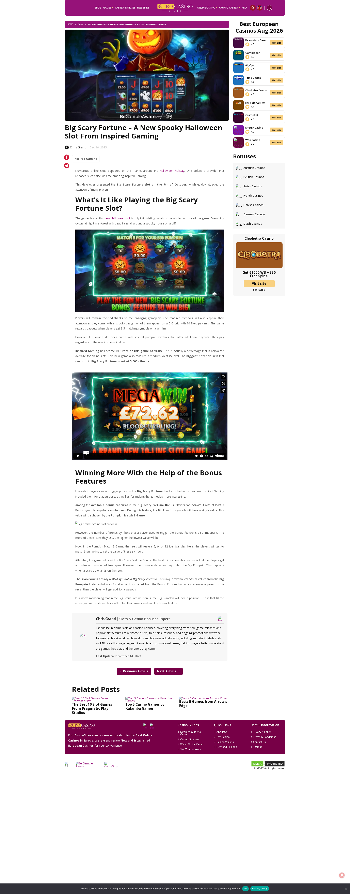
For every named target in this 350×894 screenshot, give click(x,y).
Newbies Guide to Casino (190, 733)
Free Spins (143, 7)
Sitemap (257, 746)
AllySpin (250, 65)
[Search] (253, 8)
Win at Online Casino (192, 744)
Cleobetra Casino (256, 90)
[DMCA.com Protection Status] (268, 766)
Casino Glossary (190, 739)
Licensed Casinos (227, 746)
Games (107, 7)
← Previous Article (133, 671)
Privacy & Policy (262, 731)
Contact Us (259, 742)
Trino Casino (253, 77)
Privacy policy (260, 888)
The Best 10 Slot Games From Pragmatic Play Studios (92, 708)
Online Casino (206, 7)
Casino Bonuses (125, 7)
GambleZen (252, 53)
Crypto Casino (228, 7)
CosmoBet (251, 115)
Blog (98, 7)
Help (244, 7)
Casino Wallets (225, 742)
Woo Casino (252, 140)
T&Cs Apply (259, 290)
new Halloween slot (117, 218)
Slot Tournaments (190, 749)
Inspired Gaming (85, 159)
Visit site (276, 42)
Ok (245, 888)
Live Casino (223, 736)
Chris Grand (106, 619)
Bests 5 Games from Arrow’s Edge (203, 703)
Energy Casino (254, 127)
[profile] (269, 8)
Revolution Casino (256, 40)
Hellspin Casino (255, 102)
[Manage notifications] (342, 875)
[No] (345, 889)
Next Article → (168, 671)
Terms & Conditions (264, 736)
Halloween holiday (172, 171)
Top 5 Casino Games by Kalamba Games (144, 706)
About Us (222, 731)
